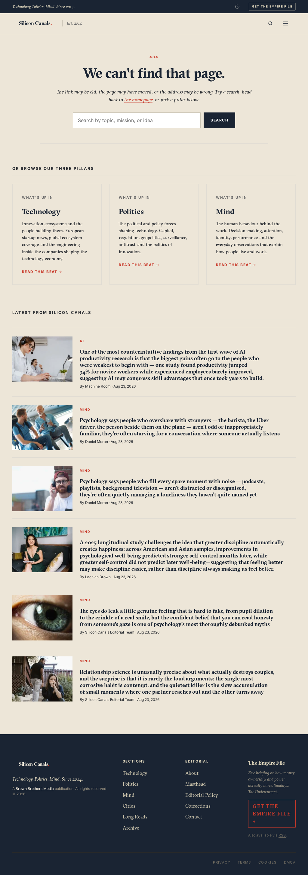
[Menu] (285, 23)
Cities (129, 806)
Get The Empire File (272, 6)
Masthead (195, 784)
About (192, 773)
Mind (128, 795)
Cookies (267, 862)
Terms (244, 862)
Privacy (221, 862)
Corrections (198, 806)
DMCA (290, 862)
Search (219, 120)
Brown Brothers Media (35, 788)
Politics (130, 784)
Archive (131, 828)
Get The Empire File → (272, 813)
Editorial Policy (201, 795)
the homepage (138, 99)
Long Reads (135, 817)
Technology (135, 773)
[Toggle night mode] (237, 7)
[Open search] (270, 23)
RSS (282, 835)
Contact (193, 817)
